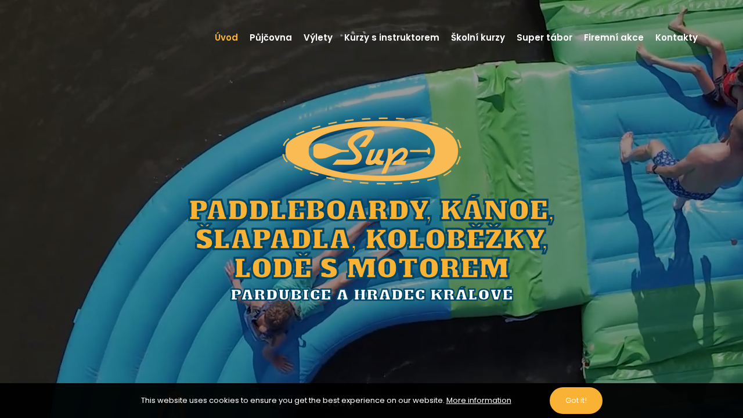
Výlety (318, 37)
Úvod (226, 37)
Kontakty (676, 37)
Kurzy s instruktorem (391, 37)
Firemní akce (614, 37)
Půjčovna (271, 37)
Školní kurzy (478, 37)
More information (478, 400)
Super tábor (544, 37)
